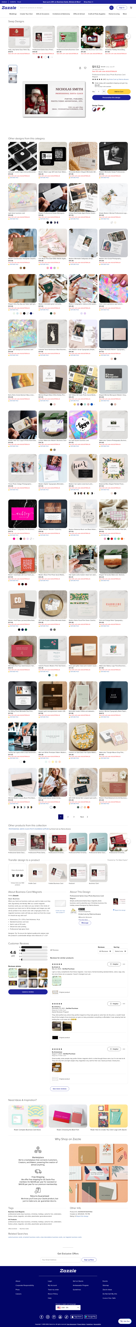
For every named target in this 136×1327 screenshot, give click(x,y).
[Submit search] (111, 8)
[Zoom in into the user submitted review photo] (13, 973)
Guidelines (89, 1324)
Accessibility (97, 1324)
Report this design (119, 910)
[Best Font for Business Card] (68, 1116)
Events (13, 2)
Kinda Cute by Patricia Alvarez (119, 79)
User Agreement (71, 1324)
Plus (19, 2)
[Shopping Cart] (131, 7)
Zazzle (4, 2)
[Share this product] (80, 68)
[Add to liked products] (85, 68)
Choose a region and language (66, 1304)
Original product (64, 992)
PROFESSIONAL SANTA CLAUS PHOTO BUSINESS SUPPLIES (29, 829)
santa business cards (15, 1237)
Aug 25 (97, 85)
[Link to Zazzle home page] (10, 7)
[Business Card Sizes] (27, 1116)
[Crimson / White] (99, 109)
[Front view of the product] (54, 99)
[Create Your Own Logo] (108, 1116)
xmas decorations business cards (51, 1237)
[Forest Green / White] (104, 109)
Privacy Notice (81, 1324)
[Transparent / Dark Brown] (94, 109)
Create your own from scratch (60, 911)
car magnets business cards (72, 1237)
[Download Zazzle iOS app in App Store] (77, 1317)
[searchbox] (66, 7)
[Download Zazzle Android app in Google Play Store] (90, 1317)
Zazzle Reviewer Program (60, 1012)
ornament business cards (31, 1237)
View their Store (83, 920)
